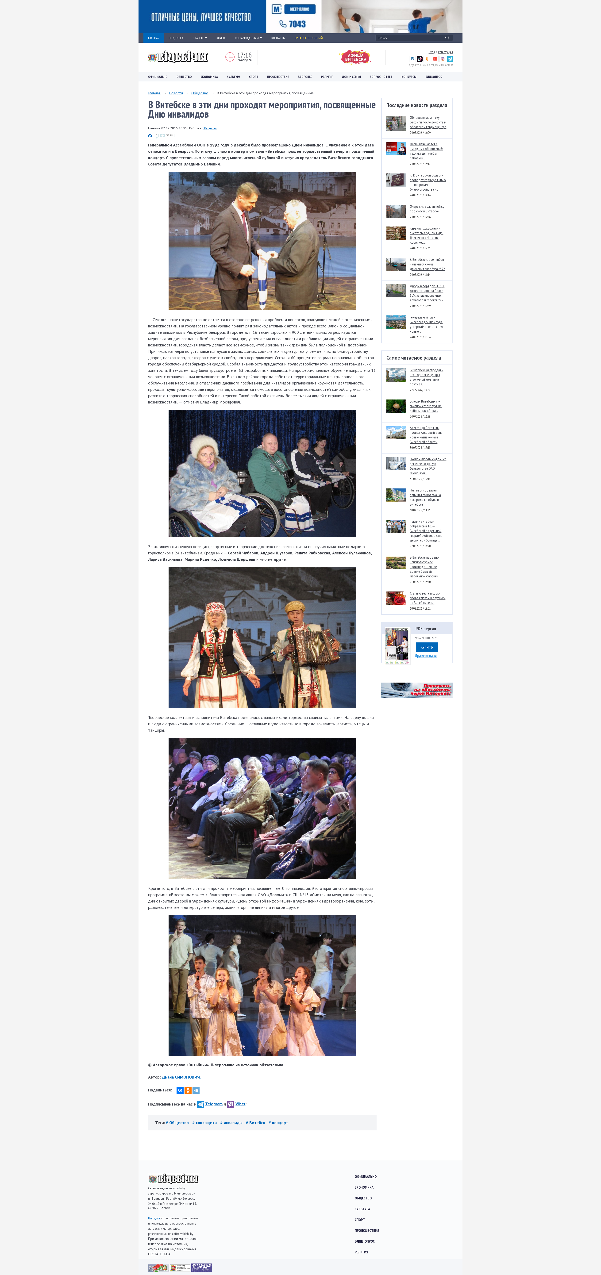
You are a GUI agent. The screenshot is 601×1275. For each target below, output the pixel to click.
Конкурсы (408, 77)
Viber (240, 1103)
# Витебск (256, 1122)
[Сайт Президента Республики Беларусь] (159, 1270)
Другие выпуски (426, 655)
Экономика (209, 77)
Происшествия (278, 77)
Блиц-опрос (365, 1241)
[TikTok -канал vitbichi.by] (420, 61)
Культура (233, 77)
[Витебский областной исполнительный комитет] (180, 1270)
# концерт (278, 1122)
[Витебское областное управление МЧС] (201, 1270)
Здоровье (305, 77)
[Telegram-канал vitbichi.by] (450, 61)
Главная (154, 93)
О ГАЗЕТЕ (198, 38)
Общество (184, 77)
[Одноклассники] (188, 1090)
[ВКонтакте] (180, 1090)
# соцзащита (205, 1122)
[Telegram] (196, 1090)
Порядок (154, 1218)
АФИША (221, 38)
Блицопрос (433, 77)
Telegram (214, 1103)
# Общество (178, 1122)
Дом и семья (351, 77)
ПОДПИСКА (176, 38)
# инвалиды (231, 1122)
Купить (427, 647)
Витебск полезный (309, 38)
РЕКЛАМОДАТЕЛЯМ (247, 38)
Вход (432, 52)
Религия (327, 77)
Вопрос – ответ (381, 77)
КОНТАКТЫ (278, 38)
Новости (176, 93)
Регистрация (445, 52)
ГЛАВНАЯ (153, 38)
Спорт (253, 77)
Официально (158, 77)
